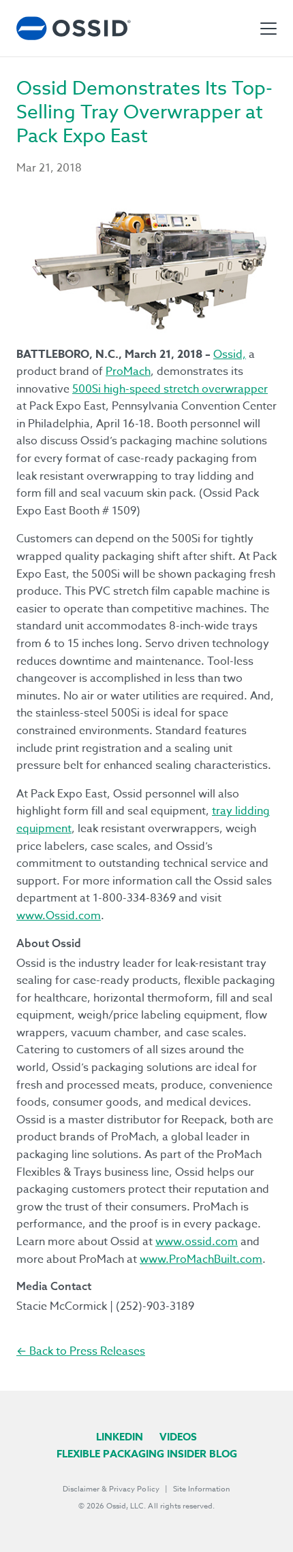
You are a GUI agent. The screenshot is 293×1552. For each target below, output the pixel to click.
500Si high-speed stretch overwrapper (170, 389)
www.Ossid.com (58, 916)
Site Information (201, 1489)
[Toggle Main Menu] (268, 28)
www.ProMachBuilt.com (201, 1259)
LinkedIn (119, 1437)
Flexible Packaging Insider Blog (147, 1454)
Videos (178, 1437)
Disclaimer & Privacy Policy (111, 1489)
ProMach (128, 371)
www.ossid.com (196, 1242)
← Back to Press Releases (80, 1351)
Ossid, (229, 354)
